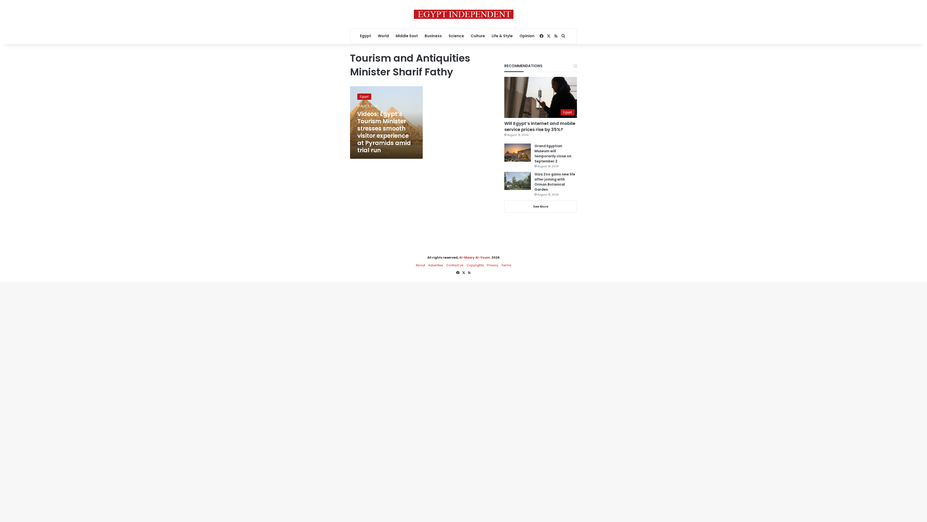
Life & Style (502, 35)
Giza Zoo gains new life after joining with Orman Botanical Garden (554, 182)
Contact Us (455, 265)
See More (540, 206)
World (383, 35)
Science (456, 35)
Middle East (407, 35)
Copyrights (475, 265)
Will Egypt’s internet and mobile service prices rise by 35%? (539, 126)
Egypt (365, 35)
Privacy (492, 265)
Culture (478, 35)
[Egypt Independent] (463, 14)
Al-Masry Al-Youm (474, 257)
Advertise (435, 265)
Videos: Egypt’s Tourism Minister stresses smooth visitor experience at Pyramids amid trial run (384, 132)
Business (433, 35)
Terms (506, 265)
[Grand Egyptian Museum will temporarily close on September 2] (517, 153)
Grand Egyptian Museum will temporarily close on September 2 (552, 154)
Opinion (527, 35)
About (420, 265)
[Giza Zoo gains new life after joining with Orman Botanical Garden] (517, 181)
